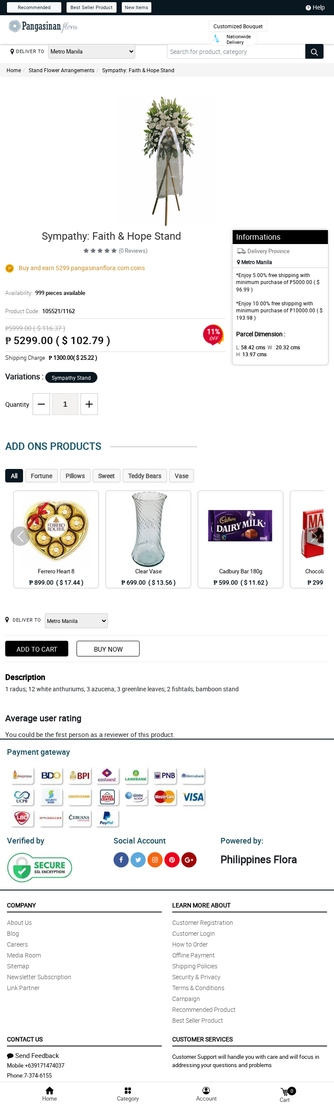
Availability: (45, 293)
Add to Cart (37, 649)
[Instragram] (155, 859)
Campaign (186, 998)
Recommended (34, 7)
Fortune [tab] (41, 476)
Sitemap (18, 966)
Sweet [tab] (106, 476)
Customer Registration (202, 922)
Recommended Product (204, 1009)
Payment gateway (38, 751)
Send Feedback (37, 1055)
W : (283, 347)
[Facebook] (121, 859)
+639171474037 (44, 1065)
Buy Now (108, 649)
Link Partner (23, 988)
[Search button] (314, 51)
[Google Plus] (189, 859)
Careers (17, 944)
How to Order (190, 944)
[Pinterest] (172, 859)
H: (251, 354)
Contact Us (25, 1039)
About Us (19, 922)
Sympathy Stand (71, 377)
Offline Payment (193, 955)
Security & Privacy (196, 977)
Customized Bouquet (238, 26)
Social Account (140, 840)
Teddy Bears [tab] (144, 476)
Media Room (24, 955)
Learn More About (201, 905)
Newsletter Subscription (39, 977)
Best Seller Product (91, 7)
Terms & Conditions (198, 988)
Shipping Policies (194, 966)
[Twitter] (138, 859)
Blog (13, 933)
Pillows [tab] (75, 476)
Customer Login (193, 933)
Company (21, 905)
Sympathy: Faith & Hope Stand (138, 70)
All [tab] (14, 476)
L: (250, 347)
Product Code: (40, 311)
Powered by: (242, 840)
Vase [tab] (181, 476)
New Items (136, 7)
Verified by (25, 840)
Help (319, 7)
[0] (284, 1091)
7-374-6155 (38, 1075)
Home (14, 70)
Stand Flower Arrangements (61, 70)
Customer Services (202, 1039)
